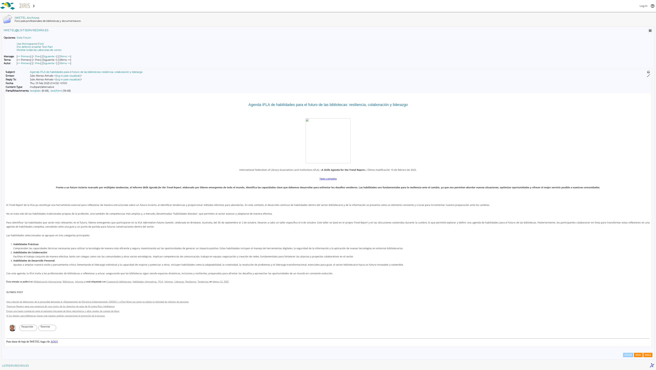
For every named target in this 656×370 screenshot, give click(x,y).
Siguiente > (50, 56)
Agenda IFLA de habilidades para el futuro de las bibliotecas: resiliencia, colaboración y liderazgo (86, 72)
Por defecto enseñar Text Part (35, 46)
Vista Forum (24, 37)
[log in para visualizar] (68, 75)
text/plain (35, 90)
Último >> (64, 56)
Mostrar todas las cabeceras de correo (39, 50)
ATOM (628, 355)
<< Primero (24, 56)
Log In (643, 6)
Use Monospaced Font (30, 43)
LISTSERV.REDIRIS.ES (15, 365)
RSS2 (648, 355)
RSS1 (638, 355)
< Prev (37, 56)
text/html (56, 90)
